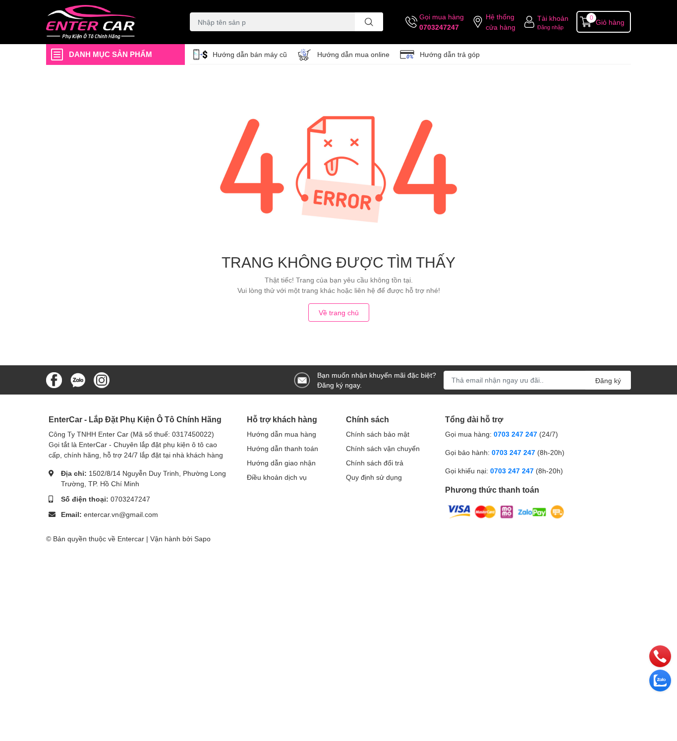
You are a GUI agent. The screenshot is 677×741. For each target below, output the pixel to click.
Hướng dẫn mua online (353, 54)
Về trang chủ (339, 312)
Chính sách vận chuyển (383, 448)
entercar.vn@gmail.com (121, 514)
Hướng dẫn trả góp (450, 54)
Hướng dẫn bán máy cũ (250, 54)
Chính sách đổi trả (374, 462)
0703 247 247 (515, 434)
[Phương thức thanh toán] (506, 511)
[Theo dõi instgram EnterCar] (102, 379)
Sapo (202, 538)
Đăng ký (608, 380)
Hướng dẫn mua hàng (281, 434)
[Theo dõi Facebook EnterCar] (54, 379)
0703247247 (439, 27)
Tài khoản (552, 18)
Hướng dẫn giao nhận (281, 462)
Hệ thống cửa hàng (500, 21)
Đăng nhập (550, 27)
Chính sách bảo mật (377, 434)
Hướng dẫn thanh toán (282, 448)
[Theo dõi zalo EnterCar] (78, 379)
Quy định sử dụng (374, 477)
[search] (369, 21)
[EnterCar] (107, 22)
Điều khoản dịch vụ (277, 477)
